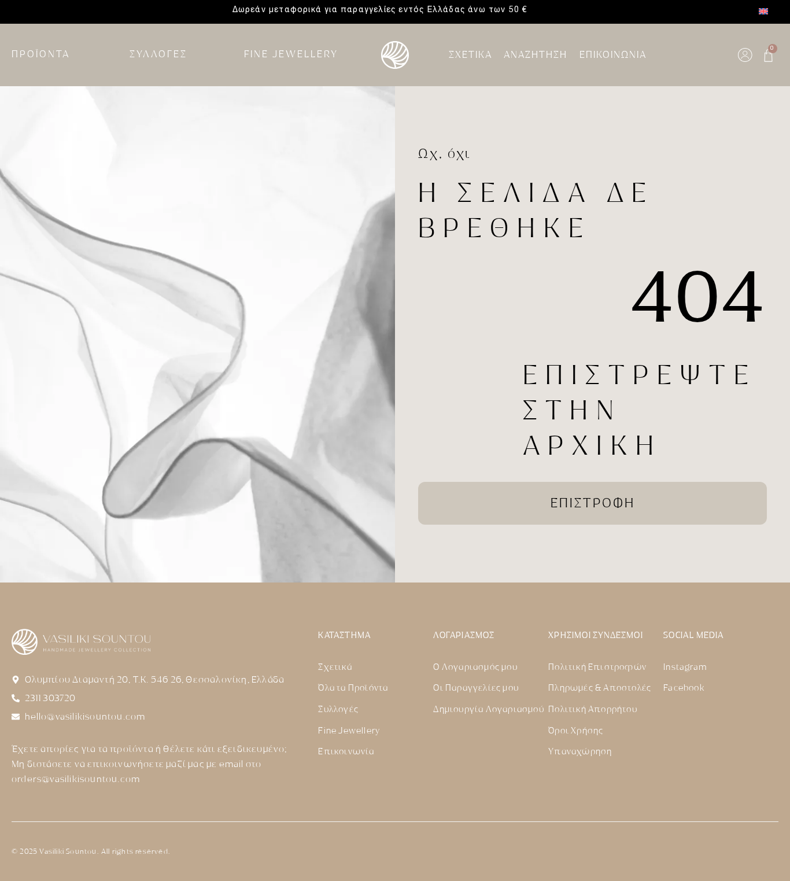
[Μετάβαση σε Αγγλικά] (763, 12)
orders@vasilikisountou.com (76, 779)
